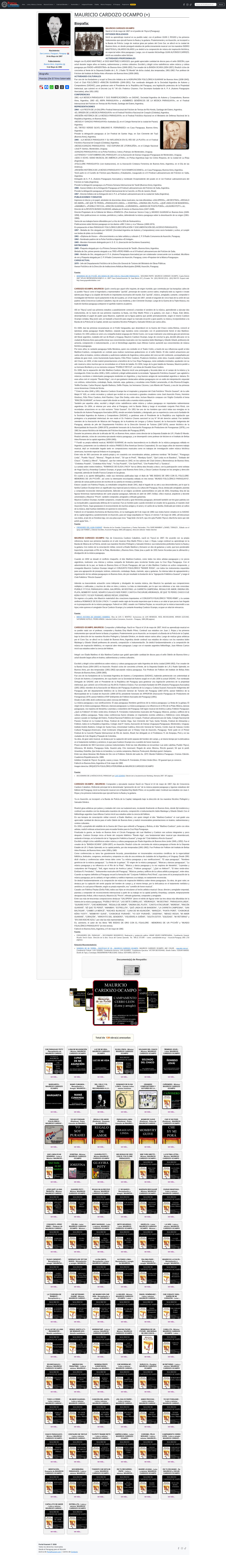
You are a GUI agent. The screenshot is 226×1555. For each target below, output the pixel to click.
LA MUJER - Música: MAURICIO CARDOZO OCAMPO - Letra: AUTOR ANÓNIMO (124, 1296)
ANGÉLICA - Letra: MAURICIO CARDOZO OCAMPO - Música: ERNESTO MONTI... (148, 1226)
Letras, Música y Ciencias (34, 4)
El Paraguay (116, 4)
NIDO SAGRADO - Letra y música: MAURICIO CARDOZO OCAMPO (101, 1226)
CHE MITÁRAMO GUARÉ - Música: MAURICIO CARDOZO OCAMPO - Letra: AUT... (77, 1296)
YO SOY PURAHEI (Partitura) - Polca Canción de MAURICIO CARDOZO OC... (78, 1121)
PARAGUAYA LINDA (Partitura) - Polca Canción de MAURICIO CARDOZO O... (124, 1121)
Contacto (74, 1552)
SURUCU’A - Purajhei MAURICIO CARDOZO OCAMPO (148, 1366)
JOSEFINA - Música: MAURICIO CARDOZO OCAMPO (77, 1156)
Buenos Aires (49, 64)
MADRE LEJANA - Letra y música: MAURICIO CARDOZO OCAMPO (148, 1471)
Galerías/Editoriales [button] (62, 4)
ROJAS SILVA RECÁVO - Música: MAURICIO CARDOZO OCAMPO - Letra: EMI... (101, 1191)
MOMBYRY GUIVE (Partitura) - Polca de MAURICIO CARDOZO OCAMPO (148, 1121)
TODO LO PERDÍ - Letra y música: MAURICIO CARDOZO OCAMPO (54, 1401)
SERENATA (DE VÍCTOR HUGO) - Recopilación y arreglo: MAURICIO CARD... (77, 1261)
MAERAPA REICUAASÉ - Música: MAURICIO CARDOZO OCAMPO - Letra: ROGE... (148, 1191)
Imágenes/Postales (87, 4)
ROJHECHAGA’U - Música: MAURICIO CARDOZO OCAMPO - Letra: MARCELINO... (54, 1366)
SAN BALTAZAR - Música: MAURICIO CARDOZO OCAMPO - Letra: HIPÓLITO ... (124, 1331)
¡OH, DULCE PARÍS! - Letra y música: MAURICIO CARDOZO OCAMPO (124, 1401)
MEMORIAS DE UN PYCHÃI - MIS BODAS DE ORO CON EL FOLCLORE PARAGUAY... (147, 1331)
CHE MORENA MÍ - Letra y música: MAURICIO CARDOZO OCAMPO (124, 1366)
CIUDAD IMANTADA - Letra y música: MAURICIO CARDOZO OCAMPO (171, 1191)
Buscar (221, 4)
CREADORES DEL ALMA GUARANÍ (89, 527)
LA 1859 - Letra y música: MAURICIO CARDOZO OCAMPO (171, 1226)
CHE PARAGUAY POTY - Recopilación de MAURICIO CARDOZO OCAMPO (54, 1051)
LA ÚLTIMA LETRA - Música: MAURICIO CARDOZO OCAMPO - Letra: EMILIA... (171, 1156)
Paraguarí (54, 53)
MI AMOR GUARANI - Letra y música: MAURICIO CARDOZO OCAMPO (77, 1401)
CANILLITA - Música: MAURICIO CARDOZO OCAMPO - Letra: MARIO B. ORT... (171, 1331)
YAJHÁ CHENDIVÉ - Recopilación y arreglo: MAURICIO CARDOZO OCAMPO (54, 1261)
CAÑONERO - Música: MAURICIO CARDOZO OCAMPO (171, 1086)
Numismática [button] (75, 4)
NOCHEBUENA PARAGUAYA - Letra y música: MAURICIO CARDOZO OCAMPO (77, 1471)
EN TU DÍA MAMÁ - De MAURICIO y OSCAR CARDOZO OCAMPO (171, 1471)
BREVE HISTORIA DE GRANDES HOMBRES (93, 617)
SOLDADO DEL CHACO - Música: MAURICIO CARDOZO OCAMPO (148, 1051)
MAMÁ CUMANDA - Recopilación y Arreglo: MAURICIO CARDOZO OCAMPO (77, 1086)
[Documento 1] (132, 970)
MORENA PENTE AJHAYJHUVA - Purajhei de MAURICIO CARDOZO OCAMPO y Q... (101, 1366)
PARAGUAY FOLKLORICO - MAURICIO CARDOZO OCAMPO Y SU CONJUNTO (54, 1121)
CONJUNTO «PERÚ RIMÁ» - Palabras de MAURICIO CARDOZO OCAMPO (54, 1226)
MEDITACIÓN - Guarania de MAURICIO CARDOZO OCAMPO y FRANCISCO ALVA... (54, 1471)
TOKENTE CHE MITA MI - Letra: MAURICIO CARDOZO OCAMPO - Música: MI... (101, 1471)
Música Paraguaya (106, 4)
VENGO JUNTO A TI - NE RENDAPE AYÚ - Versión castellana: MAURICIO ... (77, 1331)
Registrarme (128, 4)
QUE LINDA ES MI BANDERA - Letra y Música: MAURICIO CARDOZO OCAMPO (54, 1156)
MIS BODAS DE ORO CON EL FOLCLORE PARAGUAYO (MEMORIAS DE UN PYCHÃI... (124, 1156)
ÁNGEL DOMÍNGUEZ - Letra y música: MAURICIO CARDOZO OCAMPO (148, 1296)
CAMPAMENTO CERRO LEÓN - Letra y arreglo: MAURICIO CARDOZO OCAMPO (171, 1436)
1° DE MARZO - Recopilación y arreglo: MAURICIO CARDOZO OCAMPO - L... (124, 1191)
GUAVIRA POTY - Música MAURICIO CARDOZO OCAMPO (101, 1156)
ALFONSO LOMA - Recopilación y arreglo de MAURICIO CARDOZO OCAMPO (124, 1261)
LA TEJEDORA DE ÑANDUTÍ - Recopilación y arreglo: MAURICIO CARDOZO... (54, 1296)
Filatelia (97, 4)
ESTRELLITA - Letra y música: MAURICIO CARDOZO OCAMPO (77, 1506)
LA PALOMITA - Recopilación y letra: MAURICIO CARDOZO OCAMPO (101, 1261)
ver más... (54, 1077)
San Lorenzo (45, 53)
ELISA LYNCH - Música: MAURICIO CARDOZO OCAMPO (124, 1051)
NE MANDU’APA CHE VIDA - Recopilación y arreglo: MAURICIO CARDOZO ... (101, 1296)
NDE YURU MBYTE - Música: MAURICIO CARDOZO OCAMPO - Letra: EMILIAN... (148, 1156)
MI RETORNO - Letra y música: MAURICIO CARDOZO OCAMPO (171, 1366)
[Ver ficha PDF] (39, 89)
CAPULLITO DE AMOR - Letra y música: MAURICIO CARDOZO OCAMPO (54, 1506)
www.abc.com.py (182, 948)
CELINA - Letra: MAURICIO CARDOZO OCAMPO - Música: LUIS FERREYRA (77, 1226)
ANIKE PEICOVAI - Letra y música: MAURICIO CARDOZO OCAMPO (148, 1401)
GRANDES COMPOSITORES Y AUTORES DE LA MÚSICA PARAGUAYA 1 (148, 1086)
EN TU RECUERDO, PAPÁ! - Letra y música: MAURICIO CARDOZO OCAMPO (124, 1471)
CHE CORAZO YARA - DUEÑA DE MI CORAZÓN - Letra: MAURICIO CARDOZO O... (171, 1296)
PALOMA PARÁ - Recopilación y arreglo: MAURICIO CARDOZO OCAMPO (148, 1261)
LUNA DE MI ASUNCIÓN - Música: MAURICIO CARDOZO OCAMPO (77, 1051)
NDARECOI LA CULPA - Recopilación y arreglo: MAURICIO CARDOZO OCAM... (171, 1261)
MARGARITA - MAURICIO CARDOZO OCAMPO (54, 1086)
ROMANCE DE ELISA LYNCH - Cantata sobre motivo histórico (124, 1086)
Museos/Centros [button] (49, 4)
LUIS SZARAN (120, 776)
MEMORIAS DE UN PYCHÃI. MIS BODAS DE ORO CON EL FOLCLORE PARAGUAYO (108, 276)
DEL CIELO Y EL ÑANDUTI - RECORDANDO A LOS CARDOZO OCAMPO (101, 1086)
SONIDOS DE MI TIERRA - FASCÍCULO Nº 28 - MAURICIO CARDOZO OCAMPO (107, 948)
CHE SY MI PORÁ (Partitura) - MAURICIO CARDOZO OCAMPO (171, 1121)
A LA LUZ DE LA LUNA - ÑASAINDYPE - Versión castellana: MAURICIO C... (54, 1331)
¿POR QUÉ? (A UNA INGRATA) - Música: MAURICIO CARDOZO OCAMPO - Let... (54, 1191)
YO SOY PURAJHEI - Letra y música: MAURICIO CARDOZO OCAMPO (171, 1401)
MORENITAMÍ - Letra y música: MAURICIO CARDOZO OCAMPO (101, 1331)
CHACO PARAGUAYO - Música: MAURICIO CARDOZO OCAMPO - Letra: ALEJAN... (54, 1436)
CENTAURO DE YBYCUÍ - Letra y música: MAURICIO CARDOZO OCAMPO (77, 1436)
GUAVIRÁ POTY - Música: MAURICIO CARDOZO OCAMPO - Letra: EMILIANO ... (77, 1191)
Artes (23, 4)
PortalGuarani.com (54, 1552)
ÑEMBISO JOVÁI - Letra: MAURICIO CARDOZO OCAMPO (171, 1051)
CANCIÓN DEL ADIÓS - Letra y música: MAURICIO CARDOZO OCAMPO (101, 1401)
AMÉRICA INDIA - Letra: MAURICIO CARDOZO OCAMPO (124, 1436)
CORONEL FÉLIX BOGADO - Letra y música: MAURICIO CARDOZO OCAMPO (148, 1436)
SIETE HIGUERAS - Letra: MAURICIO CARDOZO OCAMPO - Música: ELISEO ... (124, 1226)
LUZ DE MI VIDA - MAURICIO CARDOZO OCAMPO (101, 1051)
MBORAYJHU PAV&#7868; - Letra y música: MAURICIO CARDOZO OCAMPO (77, 1366)
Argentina (58, 64)
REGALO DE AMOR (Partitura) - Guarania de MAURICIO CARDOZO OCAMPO (101, 1121)
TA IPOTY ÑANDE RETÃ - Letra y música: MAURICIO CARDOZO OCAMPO (101, 1436)
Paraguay (62, 53)
